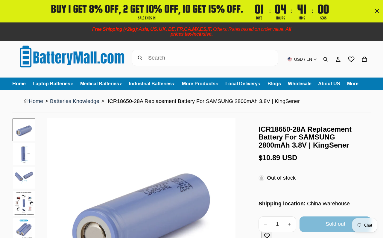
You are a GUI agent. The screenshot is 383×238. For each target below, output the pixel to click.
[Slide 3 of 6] (24, 178)
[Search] (325, 59)
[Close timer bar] (377, 11)
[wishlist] (351, 59)
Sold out (335, 224)
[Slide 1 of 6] (24, 130)
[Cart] (364, 59)
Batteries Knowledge (74, 101)
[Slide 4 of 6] (24, 203)
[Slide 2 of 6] (24, 154)
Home (36, 101)
